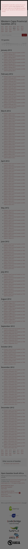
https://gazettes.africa (18, 6)
